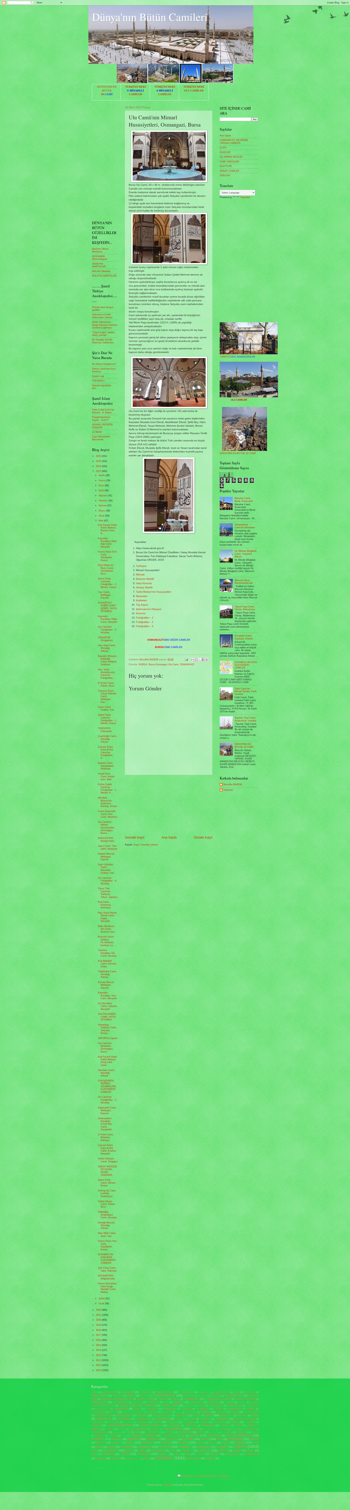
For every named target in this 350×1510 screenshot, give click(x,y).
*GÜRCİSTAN (189, 1406)
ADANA (194, 1435)
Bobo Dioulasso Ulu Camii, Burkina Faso (106, 929)
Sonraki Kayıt (134, 837)
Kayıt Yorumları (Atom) (146, 844)
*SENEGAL (172, 1422)
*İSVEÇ (255, 1432)
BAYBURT (116, 1443)
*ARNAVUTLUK (164, 1392)
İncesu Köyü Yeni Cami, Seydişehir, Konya (107, 1245)
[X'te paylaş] (199, 659)
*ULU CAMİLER (172, 1428)
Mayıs (102, 510)
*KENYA (251, 1409)
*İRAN (200, 1432)
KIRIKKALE (185, 1447)
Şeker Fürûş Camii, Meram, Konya (107, 1182)
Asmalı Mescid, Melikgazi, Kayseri (106, 985)
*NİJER (191, 1419)
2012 (99, 1360)
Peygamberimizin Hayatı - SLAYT (101, 418)
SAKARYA (187, 1450)
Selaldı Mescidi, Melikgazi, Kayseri (106, 856)
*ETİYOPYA (153, 1402)
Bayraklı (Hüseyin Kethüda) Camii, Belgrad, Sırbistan (107, 660)
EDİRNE (240, 1442)
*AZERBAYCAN (221, 1392)
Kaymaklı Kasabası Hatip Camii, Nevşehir (107, 619)
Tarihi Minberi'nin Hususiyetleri (153, 592)
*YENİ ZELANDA (249, 1429)
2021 (99, 1315)
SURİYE (223, 1450)
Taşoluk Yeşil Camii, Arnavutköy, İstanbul (245, 719)
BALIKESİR (235, 1439)
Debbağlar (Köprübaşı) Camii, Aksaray (107, 1214)
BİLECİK (183, 1442)
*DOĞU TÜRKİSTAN (245, 1399)
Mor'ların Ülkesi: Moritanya (100, 250)
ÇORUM (115, 1458)
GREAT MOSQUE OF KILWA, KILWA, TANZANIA (107, 1170)
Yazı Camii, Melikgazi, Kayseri (104, 595)
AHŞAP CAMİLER (229, 170)
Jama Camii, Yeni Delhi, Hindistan (107, 847)
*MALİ (208, 1415)
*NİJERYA (205, 1419)
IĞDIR (111, 1447)
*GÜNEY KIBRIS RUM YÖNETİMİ (137, 1405)
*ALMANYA (127, 1392)
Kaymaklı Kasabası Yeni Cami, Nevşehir (107, 995)
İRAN (146, 1458)
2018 (99, 1330)
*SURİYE (96, 1425)
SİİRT (94, 1454)
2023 (99, 471)
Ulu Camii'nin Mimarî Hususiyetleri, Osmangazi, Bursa (106, 828)
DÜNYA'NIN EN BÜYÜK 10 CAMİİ (238, 453)
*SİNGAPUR (191, 1426)
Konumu (141, 613)
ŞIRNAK (209, 1458)
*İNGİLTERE (184, 1432)
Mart (101, 520)
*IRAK (137, 1409)
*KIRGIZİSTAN (98, 1412)
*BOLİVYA (145, 1396)
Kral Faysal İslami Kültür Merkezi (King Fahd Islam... (107, 1060)
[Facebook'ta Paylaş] (203, 659)
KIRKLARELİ (204, 1447)
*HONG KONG (102, 1409)
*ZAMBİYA (117, 1432)
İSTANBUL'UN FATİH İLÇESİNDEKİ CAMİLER (246, 665)
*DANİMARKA (191, 1399)
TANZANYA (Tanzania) (105, 729)
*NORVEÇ (179, 1419)
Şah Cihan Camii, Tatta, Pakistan (107, 1269)
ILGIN (256, 1442)
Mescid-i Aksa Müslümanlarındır (244, 581)
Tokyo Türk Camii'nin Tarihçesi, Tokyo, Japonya (107, 892)
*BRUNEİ (215, 1396)
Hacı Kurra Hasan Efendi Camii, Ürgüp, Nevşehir (107, 916)
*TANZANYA (207, 1425)
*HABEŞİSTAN (216, 1406)
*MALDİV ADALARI (162, 1416)
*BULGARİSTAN (233, 1395)
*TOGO (238, 1426)
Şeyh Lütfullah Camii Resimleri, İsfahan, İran (106, 868)
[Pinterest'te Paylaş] (206, 659)
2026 (99, 456)
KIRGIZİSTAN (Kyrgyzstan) (106, 839)
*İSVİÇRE (99, 1436)
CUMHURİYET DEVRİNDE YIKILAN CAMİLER (234, 141)
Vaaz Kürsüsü (144, 583)
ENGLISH (225, 175)
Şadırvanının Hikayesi (148, 609)
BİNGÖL (200, 1443)
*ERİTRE (137, 1402)
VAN (187, 1454)
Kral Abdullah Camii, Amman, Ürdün (107, 964)
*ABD (94, 1392)
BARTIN (254, 1439)
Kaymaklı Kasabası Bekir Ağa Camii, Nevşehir (107, 542)
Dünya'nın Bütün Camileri (150, 16)
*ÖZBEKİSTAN (152, 1432)
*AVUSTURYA (204, 1392)
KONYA (240, 1446)
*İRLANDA (213, 1432)
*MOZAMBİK (124, 1419)
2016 (99, 1340)
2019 (99, 1325)
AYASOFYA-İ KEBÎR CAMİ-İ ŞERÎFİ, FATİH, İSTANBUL (107, 607)
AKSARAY (97, 1439)
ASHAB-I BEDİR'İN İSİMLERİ (102, 426)
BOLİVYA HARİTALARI (104, 275)
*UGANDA (155, 1429)
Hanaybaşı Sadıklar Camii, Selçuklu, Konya (107, 1028)
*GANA (242, 1402)
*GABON (229, 1402)
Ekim (102, 485)
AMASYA (117, 1439)
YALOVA (200, 1454)
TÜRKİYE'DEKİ (135, 86)
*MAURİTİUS (226, 1416)
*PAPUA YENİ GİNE (245, 1419)
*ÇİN (137, 1432)
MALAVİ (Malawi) (101, 271)
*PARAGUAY (97, 1422)
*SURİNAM (250, 1422)
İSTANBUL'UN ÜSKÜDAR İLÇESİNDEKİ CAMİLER (107, 1258)
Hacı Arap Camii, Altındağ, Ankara (107, 648)
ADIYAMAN (213, 1435)
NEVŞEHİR (110, 1450)
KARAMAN (144, 1446)
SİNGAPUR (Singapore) (105, 639)
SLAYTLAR (226, 166)
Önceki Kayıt (203, 837)
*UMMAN (195, 1429)
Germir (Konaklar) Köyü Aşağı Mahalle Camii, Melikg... (107, 1287)
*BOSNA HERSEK (164, 1395)
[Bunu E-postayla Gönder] (193, 659)
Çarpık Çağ (98, 376)
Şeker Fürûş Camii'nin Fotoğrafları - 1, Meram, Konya (107, 719)
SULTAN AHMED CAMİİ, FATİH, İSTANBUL (107, 1017)
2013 (99, 1355)
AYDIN (205, 1439)
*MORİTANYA (103, 1418)
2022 (99, 1309)
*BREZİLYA (202, 1396)
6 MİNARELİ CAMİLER (173, 1436)
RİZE (173, 1450)
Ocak (102, 1303)
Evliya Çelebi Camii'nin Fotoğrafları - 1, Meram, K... (107, 788)
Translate (245, 197)
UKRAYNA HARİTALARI (99, 265)
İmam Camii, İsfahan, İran (106, 708)
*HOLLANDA (252, 1406)
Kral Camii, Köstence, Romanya (104, 905)
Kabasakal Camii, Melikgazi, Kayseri (107, 1110)
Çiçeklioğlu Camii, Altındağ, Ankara (107, 739)
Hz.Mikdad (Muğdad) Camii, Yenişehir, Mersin (245, 554)
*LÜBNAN (205, 1412)
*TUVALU (122, 1429)
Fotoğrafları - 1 (144, 617)
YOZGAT (214, 1454)
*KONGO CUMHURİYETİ (132, 1412)
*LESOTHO (190, 1412)
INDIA (99, 1447)
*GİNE (201, 1406)
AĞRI (220, 1439)
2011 (99, 1365)
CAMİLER (135, 94)
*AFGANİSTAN (109, 1392)
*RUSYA (156, 1422)
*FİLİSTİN (213, 1402)
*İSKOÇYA (227, 1432)
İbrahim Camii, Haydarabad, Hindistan (106, 766)
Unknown (228, 790)
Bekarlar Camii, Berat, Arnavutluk (244, 499)
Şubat (102, 1298)
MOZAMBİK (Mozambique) (99, 257)
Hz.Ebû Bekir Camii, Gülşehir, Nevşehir (107, 1006)
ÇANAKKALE (251, 1454)
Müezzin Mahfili (145, 579)
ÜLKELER (225, 152)
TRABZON (143, 1453)
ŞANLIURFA (193, 1458)
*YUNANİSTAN (99, 1432)
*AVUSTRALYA (186, 1392)
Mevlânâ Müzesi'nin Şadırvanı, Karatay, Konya (107, 801)
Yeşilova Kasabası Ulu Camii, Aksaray (107, 953)
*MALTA (197, 1416)
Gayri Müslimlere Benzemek (101, 438)
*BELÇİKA (117, 1396)
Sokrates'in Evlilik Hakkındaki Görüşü (102, 316)
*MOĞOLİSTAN (143, 1419)
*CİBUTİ (176, 1399)
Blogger (168, 1484)
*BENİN (131, 1395)
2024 (99, 466)
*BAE (236, 1392)
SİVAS (250, 1450)
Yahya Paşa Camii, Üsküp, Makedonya (245, 608)
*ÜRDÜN (169, 1432)
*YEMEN (234, 1429)
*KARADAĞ (202, 1409)
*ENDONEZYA (99, 1402)
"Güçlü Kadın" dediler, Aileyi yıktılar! (103, 333)
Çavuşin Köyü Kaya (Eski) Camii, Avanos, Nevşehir (107, 1149)
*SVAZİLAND (174, 1426)
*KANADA (186, 1409)
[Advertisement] (168, 805)
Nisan (102, 515)
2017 (99, 1335)
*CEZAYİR (162, 1399)
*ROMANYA (142, 1422)
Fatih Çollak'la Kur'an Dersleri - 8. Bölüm (103, 411)
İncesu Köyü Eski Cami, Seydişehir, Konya (107, 555)
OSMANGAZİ (187, 664)
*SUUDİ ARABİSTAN (151, 1425)
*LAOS (178, 1412)
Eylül (102, 490)
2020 (99, 1319)
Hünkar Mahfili (144, 587)
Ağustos (103, 495)
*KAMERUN (170, 1409)
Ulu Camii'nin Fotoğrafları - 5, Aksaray (107, 629)
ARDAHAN (171, 1439)
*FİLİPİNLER (196, 1402)
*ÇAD (128, 1432)
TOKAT (124, 1453)
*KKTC (113, 1412)
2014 (99, 1350)
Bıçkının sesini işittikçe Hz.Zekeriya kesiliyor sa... (106, 940)
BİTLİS (212, 1442)
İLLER (223, 147)
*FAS (166, 1402)
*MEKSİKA (242, 1416)
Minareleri (141, 596)
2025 (99, 461)
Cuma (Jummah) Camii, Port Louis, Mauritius (107, 814)
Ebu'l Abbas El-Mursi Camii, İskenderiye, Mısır (106, 569)
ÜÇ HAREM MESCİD (231, 156)
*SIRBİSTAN (189, 1422)
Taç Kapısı (142, 604)
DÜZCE (225, 1442)
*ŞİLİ (124, 1436)
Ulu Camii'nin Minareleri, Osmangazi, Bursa (105, 1047)
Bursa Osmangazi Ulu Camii (163, 664)
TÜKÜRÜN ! (98, 380)
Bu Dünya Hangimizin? (104, 364)
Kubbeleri (141, 600)
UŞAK (177, 1454)
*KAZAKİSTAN (234, 1409)
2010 (99, 1370)
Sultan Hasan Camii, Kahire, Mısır (107, 1204)
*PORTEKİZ (128, 1422)
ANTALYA (153, 1439)
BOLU (130, 1442)
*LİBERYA (221, 1412)
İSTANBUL (164, 1458)
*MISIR (255, 1415)
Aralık (102, 475)
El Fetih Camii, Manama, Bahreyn (106, 1137)
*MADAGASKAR (104, 1416)
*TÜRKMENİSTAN (138, 1429)
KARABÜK (126, 1447)
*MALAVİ (142, 1415)
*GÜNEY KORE (169, 1405)
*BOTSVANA (188, 1396)
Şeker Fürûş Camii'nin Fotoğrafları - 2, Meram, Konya (107, 582)
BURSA (143, 664)
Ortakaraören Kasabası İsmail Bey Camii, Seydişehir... (106, 1124)
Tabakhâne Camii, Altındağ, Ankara (107, 974)
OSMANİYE (157, 1450)
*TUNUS (109, 1429)
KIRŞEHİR (222, 1447)
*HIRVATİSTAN (234, 1406)
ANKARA (133, 1439)
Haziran (103, 505)
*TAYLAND (225, 1426)
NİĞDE (129, 1450)
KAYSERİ (165, 1446)
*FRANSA (178, 1402)
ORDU (142, 1450)
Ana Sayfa (169, 837)
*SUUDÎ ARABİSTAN (119, 1425)
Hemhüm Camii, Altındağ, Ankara (106, 1073)
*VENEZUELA (209, 1429)
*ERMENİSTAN (120, 1402)
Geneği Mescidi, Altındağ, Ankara (106, 1225)
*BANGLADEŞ (99, 1395)
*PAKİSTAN (222, 1418)
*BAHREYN (249, 1392)
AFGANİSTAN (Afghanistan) (106, 1277)
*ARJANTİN (145, 1392)
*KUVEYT (167, 1412)
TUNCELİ (163, 1454)
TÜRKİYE (237, 356)
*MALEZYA (182, 1415)
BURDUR (147, 1442)
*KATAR (218, 1409)
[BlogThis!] (196, 659)
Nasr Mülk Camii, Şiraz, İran (107, 1234)
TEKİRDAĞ (108, 1454)
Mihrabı (140, 574)
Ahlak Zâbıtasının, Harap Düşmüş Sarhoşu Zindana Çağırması (104, 325)
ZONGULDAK (232, 1454)
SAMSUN (205, 1450)
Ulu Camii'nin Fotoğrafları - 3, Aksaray (107, 1100)
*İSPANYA (241, 1432)
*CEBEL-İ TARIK (145, 1399)
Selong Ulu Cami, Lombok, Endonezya (107, 1193)
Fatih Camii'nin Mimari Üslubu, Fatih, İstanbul (246, 691)
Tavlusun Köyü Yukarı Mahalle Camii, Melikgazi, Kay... (107, 696)
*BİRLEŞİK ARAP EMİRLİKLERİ (117, 1399)
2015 (99, 1345)
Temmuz (103, 500)
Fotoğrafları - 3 (144, 626)
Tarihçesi (141, 566)
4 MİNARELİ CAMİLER (142, 1435)
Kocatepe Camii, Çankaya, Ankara (244, 637)
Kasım (102, 480)
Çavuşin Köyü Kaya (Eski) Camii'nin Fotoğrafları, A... (105, 752)
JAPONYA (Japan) (107, 1038)
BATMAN (101, 1442)
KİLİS (94, 1450)
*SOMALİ (203, 1422)
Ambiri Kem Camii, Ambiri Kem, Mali (106, 776)
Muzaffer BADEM (232, 784)
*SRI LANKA (219, 1422)
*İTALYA (113, 1436)
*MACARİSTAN (251, 1412)
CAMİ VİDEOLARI (229, 161)
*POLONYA (113, 1422)
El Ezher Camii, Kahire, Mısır (106, 684)
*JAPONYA (152, 1409)
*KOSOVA (152, 1412)
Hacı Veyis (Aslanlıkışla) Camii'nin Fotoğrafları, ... (107, 673)
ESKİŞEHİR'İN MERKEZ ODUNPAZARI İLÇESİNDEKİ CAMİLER (107, 1086)
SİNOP (237, 1450)
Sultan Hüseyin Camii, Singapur (107, 1160)
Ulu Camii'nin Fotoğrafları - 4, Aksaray (107, 881)
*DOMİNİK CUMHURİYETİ (218, 1399)
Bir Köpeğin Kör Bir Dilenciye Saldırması (103, 341)
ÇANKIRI (101, 1458)
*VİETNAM (223, 1429)
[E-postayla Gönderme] (186, 659)
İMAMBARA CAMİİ (133, 1459)
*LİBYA (234, 1412)
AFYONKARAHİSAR (239, 1435)
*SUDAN (234, 1422)
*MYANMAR (162, 1418)
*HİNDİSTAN (120, 1408)
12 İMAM (97, 432)
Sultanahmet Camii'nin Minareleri (245, 526)
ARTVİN (188, 1439)
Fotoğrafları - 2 (144, 622)
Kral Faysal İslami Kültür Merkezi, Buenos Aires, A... (107, 529)
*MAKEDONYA (124, 1415)
